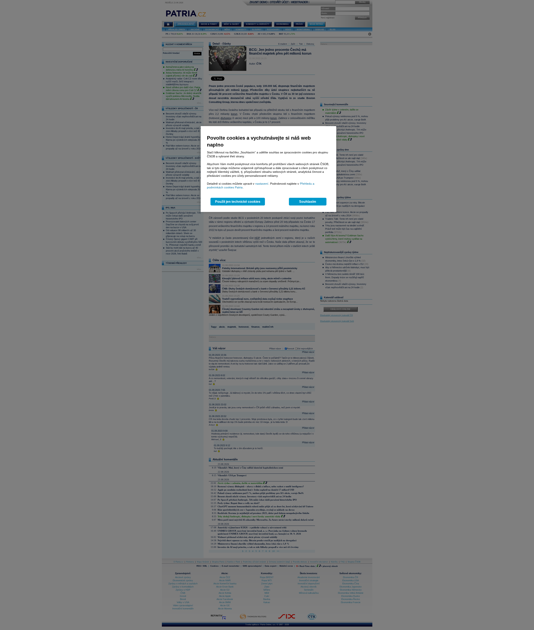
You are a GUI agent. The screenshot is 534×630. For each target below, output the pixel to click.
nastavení (261, 183)
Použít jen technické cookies (237, 201)
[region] (268, 169)
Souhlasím (307, 201)
